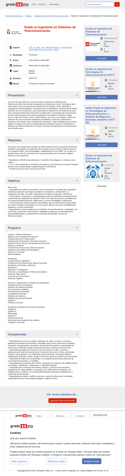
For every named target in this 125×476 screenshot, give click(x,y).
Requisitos (14, 140)
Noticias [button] (42, 4)
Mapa (39, 415)
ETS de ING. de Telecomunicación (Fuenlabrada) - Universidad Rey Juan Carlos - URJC (51, 48)
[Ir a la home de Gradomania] (17, 4)
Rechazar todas (56, 461)
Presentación (16, 95)
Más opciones (19, 461)
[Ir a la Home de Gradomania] (23, 416)
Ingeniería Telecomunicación (62, 400)
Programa (14, 228)
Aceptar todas (91, 461)
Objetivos (14, 180)
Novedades (54, 4)
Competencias (17, 334)
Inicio (34, 4)
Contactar (80, 415)
